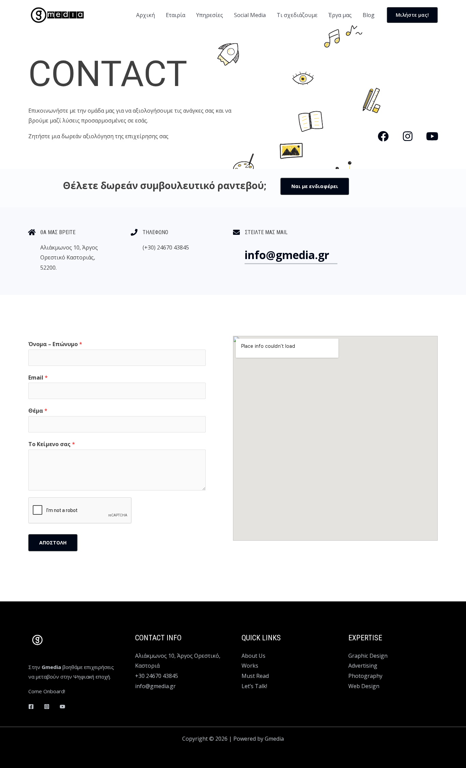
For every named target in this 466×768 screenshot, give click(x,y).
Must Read (255, 676)
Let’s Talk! (254, 686)
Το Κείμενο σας (51, 444)
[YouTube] (62, 706)
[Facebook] (31, 706)
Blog (369, 15)
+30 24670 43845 (156, 676)
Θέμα (37, 410)
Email (38, 377)
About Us (253, 655)
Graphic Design (368, 655)
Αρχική (145, 15)
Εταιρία (175, 15)
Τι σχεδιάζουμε (297, 15)
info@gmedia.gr (155, 686)
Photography (365, 676)
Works (250, 665)
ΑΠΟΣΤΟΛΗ (53, 542)
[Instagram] (46, 706)
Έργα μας (340, 15)
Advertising (362, 665)
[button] (412, 15)
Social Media (250, 15)
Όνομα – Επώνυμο (55, 344)
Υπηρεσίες (209, 15)
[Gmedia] (57, 14)
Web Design (363, 686)
